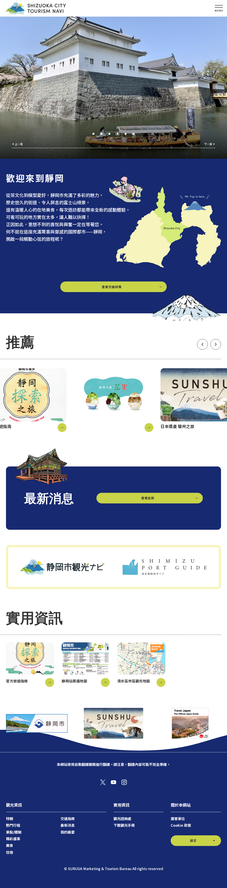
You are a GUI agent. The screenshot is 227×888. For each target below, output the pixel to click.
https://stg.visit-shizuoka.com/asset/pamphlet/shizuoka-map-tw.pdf (86, 664)
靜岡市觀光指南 (35, 8)
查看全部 (147, 498)
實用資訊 (121, 805)
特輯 (9, 818)
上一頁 (19, 144)
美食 (9, 845)
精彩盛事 (13, 838)
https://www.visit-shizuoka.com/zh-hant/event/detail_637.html (113, 400)
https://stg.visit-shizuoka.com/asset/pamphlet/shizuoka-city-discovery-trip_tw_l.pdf (30, 664)
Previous (202, 344)
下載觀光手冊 (124, 825)
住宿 (9, 852)
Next (215, 344)
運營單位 (178, 818)
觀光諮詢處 (122, 818)
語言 (193, 840)
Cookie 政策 (181, 825)
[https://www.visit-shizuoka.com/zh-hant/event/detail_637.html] (113, 400)
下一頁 (208, 144)
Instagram (124, 782)
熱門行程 (13, 825)
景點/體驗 (14, 832)
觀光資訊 (14, 805)
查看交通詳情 (111, 287)
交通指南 (68, 818)
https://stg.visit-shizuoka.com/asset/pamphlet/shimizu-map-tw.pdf (141, 664)
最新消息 (68, 825)
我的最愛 (68, 832)
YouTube (113, 782)
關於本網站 (181, 805)
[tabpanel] (113, 88)
